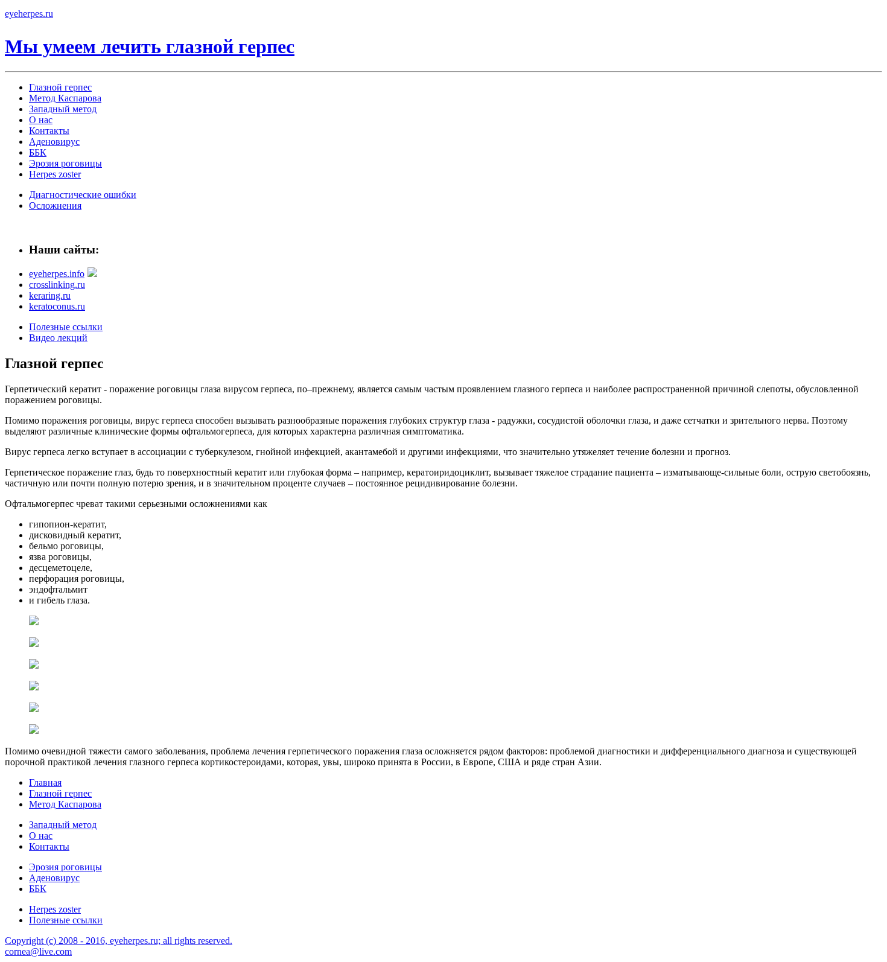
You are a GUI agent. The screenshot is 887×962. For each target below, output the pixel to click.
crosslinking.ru (57, 284)
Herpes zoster (55, 174)
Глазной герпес (60, 87)
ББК (37, 152)
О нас (40, 120)
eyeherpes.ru (29, 13)
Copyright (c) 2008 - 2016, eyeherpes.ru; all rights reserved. (118, 940)
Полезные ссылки (66, 327)
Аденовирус (54, 141)
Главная (45, 782)
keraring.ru (50, 295)
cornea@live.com (38, 951)
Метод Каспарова (65, 98)
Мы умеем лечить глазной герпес (149, 46)
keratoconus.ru (57, 306)
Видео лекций (58, 338)
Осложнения (55, 205)
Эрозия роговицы (65, 163)
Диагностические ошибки (82, 195)
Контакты (49, 131)
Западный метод (63, 109)
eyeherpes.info (56, 274)
